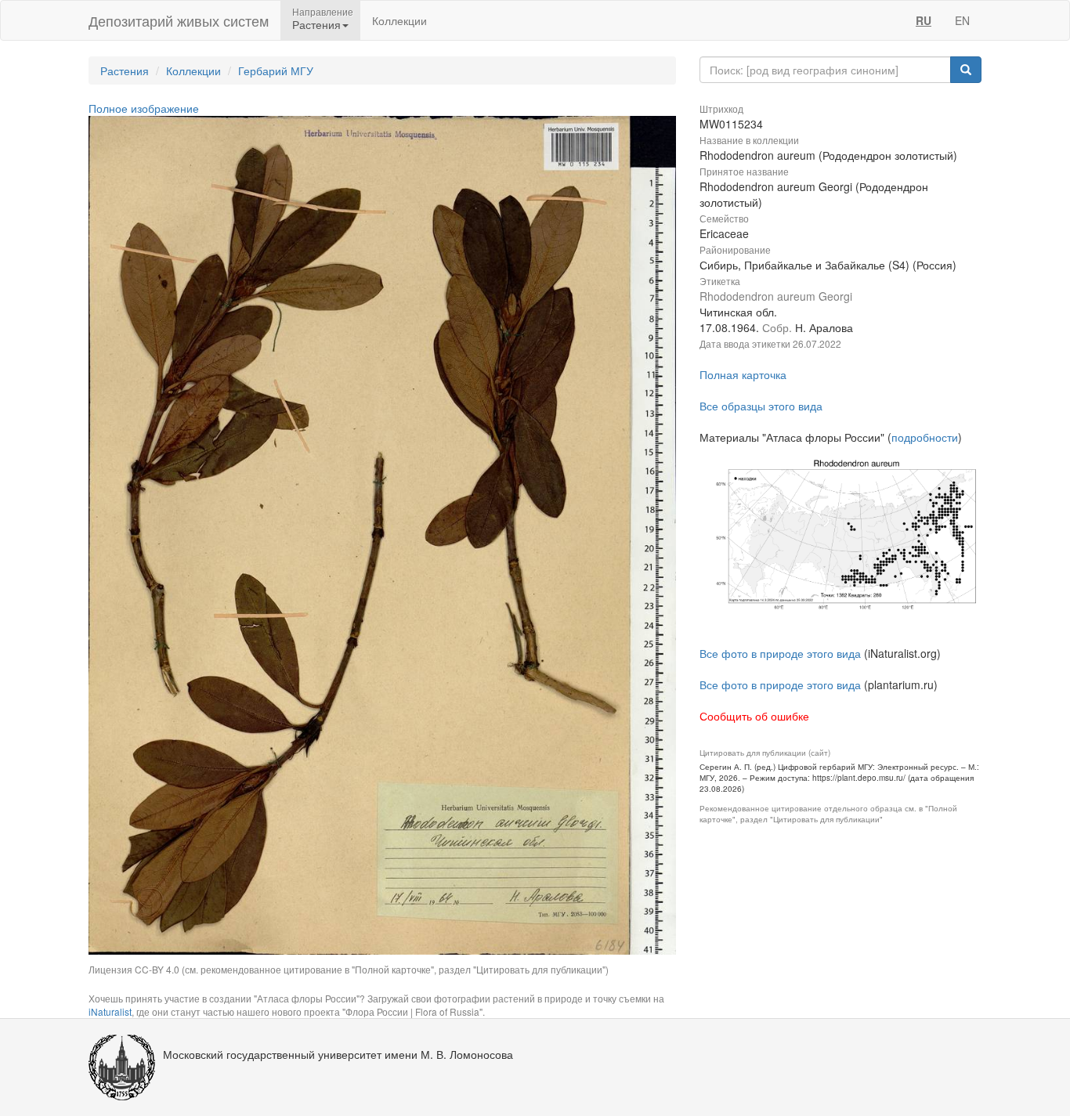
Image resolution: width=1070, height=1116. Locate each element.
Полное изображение (144, 108)
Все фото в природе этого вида (780, 653)
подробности (924, 437)
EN (962, 20)
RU (923, 20)
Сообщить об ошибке (754, 716)
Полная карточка (742, 374)
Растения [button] (316, 24)
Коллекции (399, 20)
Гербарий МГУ (275, 70)
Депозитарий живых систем (179, 20)
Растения (124, 70)
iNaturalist (110, 1011)
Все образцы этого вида (760, 406)
